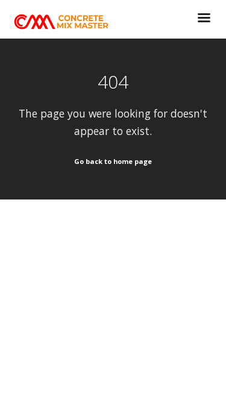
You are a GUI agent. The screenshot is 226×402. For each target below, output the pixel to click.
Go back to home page (113, 161)
